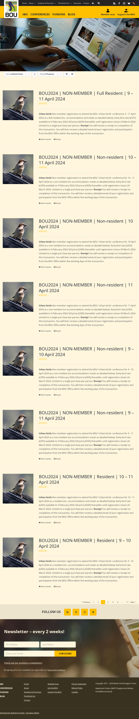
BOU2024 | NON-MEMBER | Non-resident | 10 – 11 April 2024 (87, 160)
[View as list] (72, 74)
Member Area (53, 684)
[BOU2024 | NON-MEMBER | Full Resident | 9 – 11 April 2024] (18, 105)
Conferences (6, 688)
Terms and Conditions (56, 670)
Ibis (1, 684)
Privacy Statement (79, 684)
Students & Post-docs (32, 692)
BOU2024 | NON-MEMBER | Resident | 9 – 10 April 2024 (85, 543)
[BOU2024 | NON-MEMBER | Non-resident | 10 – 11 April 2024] (18, 169)
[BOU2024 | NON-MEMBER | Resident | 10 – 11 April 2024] (18, 489)
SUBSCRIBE (65, 653)
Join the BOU (53, 688)
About (26, 688)
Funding (4, 692)
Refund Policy (77, 688)
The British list (29, 696)
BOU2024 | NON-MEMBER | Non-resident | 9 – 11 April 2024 (86, 415)
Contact (27, 700)
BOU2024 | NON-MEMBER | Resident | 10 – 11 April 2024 (86, 479)
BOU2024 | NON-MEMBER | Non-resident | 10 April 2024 (86, 224)
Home (26, 684)
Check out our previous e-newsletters (23, 662)
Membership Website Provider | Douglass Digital (19, 713)
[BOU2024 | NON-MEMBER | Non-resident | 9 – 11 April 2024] (18, 425)
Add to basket (46, 139)
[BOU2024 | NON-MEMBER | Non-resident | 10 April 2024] (18, 233)
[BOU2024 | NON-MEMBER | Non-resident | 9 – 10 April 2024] (18, 361)
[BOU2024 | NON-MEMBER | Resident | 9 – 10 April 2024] (18, 552)
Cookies (75, 692)
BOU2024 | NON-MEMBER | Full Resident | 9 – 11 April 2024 (86, 96)
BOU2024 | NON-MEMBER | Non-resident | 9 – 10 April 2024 (86, 351)
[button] (99, 3)
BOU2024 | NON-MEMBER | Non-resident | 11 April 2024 (86, 287)
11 (127, 602)
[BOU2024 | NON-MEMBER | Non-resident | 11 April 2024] (18, 297)
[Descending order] (34, 74)
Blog (2, 696)
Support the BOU (54, 692)
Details (58, 139)
